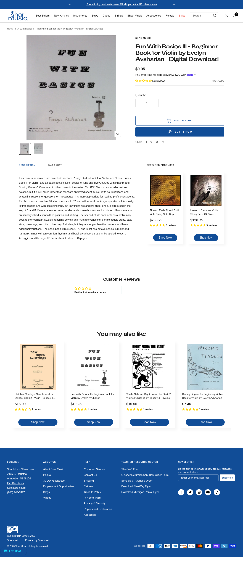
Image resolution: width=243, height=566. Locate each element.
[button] (234, 15)
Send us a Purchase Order (136, 480)
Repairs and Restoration (98, 509)
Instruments (80, 15)
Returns (88, 486)
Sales (182, 15)
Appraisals (90, 514)
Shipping (89, 480)
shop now (165, 237)
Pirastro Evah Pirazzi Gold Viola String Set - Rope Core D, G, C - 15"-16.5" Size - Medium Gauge (164, 213)
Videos (47, 497)
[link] (43, 15)
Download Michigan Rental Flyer (140, 491)
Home (10, 28)
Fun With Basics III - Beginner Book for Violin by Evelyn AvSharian (92, 396)
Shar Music (143, 38)
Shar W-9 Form (130, 469)
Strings (119, 15)
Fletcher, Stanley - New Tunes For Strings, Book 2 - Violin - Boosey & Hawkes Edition (34, 396)
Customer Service (94, 469)
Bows (95, 15)
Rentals (169, 15)
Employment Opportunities (58, 486)
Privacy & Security (94, 503)
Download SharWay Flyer (136, 486)
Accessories (153, 15)
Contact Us (90, 474)
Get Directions (15, 483)
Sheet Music (134, 15)
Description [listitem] (27, 165)
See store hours (16, 487)
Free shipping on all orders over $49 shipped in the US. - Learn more (121, 4)
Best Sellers (43, 15)
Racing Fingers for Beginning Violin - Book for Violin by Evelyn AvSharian (202, 396)
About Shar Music (53, 469)
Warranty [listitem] (55, 165)
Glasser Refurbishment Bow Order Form (145, 474)
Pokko (47, 474)
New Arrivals (61, 15)
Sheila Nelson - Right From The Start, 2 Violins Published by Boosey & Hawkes (148, 396)
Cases (106, 15)
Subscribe (227, 477)
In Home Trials (92, 497)
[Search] (215, 15)
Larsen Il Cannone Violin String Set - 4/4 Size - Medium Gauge (204, 213)
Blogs (46, 491)
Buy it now (183, 131)
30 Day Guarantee (54, 480)
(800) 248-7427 (16, 492)
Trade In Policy (92, 491)
